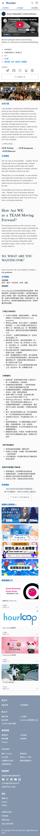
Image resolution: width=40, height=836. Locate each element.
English (4, 802)
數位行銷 (7, 62)
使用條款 (5, 816)
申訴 (29, 757)
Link (3, 584)
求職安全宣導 (6, 812)
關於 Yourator (7, 753)
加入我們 (5, 757)
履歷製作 (5, 735)
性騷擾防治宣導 (7, 760)
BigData (17, 62)
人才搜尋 (23, 716)
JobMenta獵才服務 (9, 723)
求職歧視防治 (6, 764)
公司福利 (20, 8)
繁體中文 (5, 798)
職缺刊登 (5, 716)
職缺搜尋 (5, 705)
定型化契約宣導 (7, 823)
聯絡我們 (23, 753)
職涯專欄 (5, 738)
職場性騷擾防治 (25, 760)
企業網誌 (23, 738)
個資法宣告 (6, 819)
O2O (12, 62)
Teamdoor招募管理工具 (29, 720)
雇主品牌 (5, 720)
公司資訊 (5, 8)
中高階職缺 (24, 705)
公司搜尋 (23, 735)
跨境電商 (24, 62)
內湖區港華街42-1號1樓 (12, 52)
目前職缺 (34, 8)
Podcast (5, 742)
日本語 (4, 805)
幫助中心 (23, 757)
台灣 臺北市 (8, 49)
